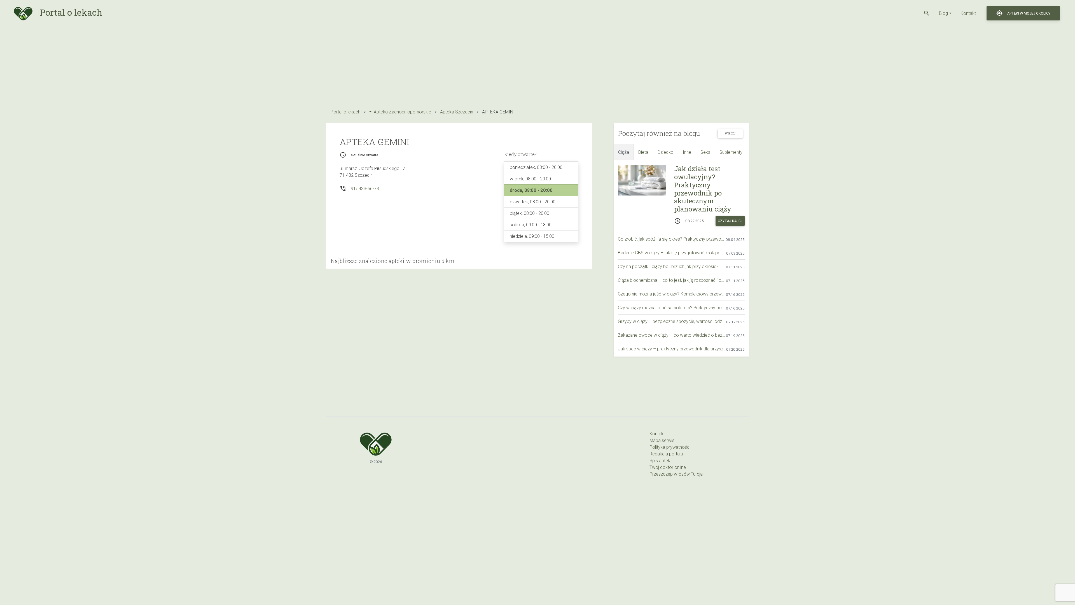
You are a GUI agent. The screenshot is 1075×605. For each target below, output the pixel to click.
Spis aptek (659, 460)
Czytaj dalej (730, 220)
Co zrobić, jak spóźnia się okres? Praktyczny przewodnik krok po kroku (672, 239)
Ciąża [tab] (623, 152)
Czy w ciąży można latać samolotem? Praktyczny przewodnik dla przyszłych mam (672, 307)
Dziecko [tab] (666, 152)
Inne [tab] (687, 152)
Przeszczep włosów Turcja (676, 474)
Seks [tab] (705, 152)
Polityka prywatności (669, 447)
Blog (943, 13)
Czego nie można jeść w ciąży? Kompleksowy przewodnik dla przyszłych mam (672, 294)
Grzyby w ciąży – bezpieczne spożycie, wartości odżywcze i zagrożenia (672, 321)
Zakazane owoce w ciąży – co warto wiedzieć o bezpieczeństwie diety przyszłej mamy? (672, 335)
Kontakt (968, 13)
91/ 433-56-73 (365, 188)
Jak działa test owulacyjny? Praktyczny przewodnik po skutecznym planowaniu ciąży (702, 188)
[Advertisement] (494, 66)
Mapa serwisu (663, 440)
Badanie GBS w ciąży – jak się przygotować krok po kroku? (672, 252)
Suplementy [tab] (730, 152)
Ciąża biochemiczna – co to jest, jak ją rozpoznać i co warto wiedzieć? (672, 280)
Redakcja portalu (666, 454)
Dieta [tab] (643, 152)
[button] (926, 13)
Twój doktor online (667, 467)
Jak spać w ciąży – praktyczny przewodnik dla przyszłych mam (672, 349)
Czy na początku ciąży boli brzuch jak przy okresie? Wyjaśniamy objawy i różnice (672, 266)
